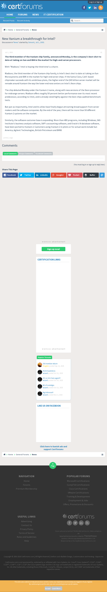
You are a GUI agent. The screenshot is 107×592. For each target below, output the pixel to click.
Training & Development (78, 496)
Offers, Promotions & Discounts (78, 504)
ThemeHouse (90, 536)
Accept (48, 588)
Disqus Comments (26, 154)
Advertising (26, 521)
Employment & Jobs (78, 500)
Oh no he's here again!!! (51, 378)
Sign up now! (53, 249)
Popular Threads (44, 357)
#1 (101, 52)
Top (52, 466)
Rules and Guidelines (26, 536)
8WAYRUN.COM (90, 539)
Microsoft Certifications (78, 481)
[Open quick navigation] (103, 30)
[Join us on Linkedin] (95, 7)
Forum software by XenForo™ (72, 531)
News (16, 42)
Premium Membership (26, 488)
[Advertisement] (53, 210)
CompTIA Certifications (78, 484)
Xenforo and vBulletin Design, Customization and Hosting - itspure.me (77, 556)
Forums (22, 14)
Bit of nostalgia (48, 385)
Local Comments (10, 154)
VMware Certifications (78, 492)
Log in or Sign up (95, 2)
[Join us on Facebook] (84, 7)
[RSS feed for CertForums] (101, 7)
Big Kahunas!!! (48, 392)
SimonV (31, 42)
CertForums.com (90, 541)
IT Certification (53, 14)
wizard (45, 373)
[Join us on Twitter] (89, 7)
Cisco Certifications (78, 488)
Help (26, 540)
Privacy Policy (26, 529)
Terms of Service (26, 533)
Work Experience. (49, 371)
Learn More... (57, 588)
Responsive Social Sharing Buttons (72, 541)
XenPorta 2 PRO (66, 539)
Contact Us (26, 525)
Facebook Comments (44, 154)
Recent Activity (23, 20)
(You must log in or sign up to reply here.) (89, 164)
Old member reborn (50, 363)
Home (10, 14)
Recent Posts (8, 20)
